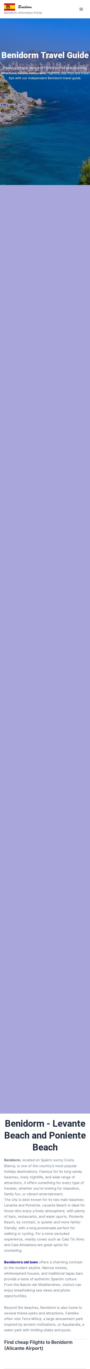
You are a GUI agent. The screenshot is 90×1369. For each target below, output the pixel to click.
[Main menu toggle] (81, 9)
